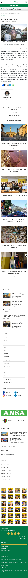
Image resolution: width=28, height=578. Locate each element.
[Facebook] (8, 533)
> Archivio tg (4, 467)
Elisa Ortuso (4, 446)
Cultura (6, 344)
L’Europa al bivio (6, 309)
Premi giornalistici (4, 565)
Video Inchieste (8, 376)
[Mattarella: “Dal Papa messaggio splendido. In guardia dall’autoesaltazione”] (6, 324)
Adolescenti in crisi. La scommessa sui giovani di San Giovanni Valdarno (18, 295)
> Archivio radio (5, 464)
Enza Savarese (14, 442)
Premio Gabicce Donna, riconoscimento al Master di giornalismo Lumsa (18, 303)
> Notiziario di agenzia (7, 479)
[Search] (26, 2)
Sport (5, 347)
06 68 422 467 (5, 556)
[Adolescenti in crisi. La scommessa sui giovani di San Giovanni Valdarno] (14, 132)
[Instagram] (12, 533)
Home (2, 11)
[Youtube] (18, 533)
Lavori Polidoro (8, 382)
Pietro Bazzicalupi (14, 435)
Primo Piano (7, 366)
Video (5, 369)
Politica (6, 353)
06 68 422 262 (5, 546)
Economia (6, 350)
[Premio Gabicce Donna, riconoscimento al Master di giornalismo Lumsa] (6, 303)
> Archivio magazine (6, 473)
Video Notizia (7, 379)
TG (4, 372)
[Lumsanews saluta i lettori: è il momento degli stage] (14, 184)
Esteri (5, 340)
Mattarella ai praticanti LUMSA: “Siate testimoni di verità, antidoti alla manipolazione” (14, 316)
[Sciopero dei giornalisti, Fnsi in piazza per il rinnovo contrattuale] (14, 234)
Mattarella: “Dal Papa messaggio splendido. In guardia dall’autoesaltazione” (17, 324)
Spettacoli (6, 356)
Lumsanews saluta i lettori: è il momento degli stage (14, 195)
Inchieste (6, 363)
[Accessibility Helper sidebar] (26, 255)
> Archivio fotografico (6, 470)
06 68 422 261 (3, 548)
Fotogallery (7, 359)
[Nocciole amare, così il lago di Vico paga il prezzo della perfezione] (14, 158)
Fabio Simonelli (5, 21)
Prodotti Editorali (4, 567)
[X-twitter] (15, 533)
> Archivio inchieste (6, 476)
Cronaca (8, 11)
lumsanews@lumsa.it (5, 550)
